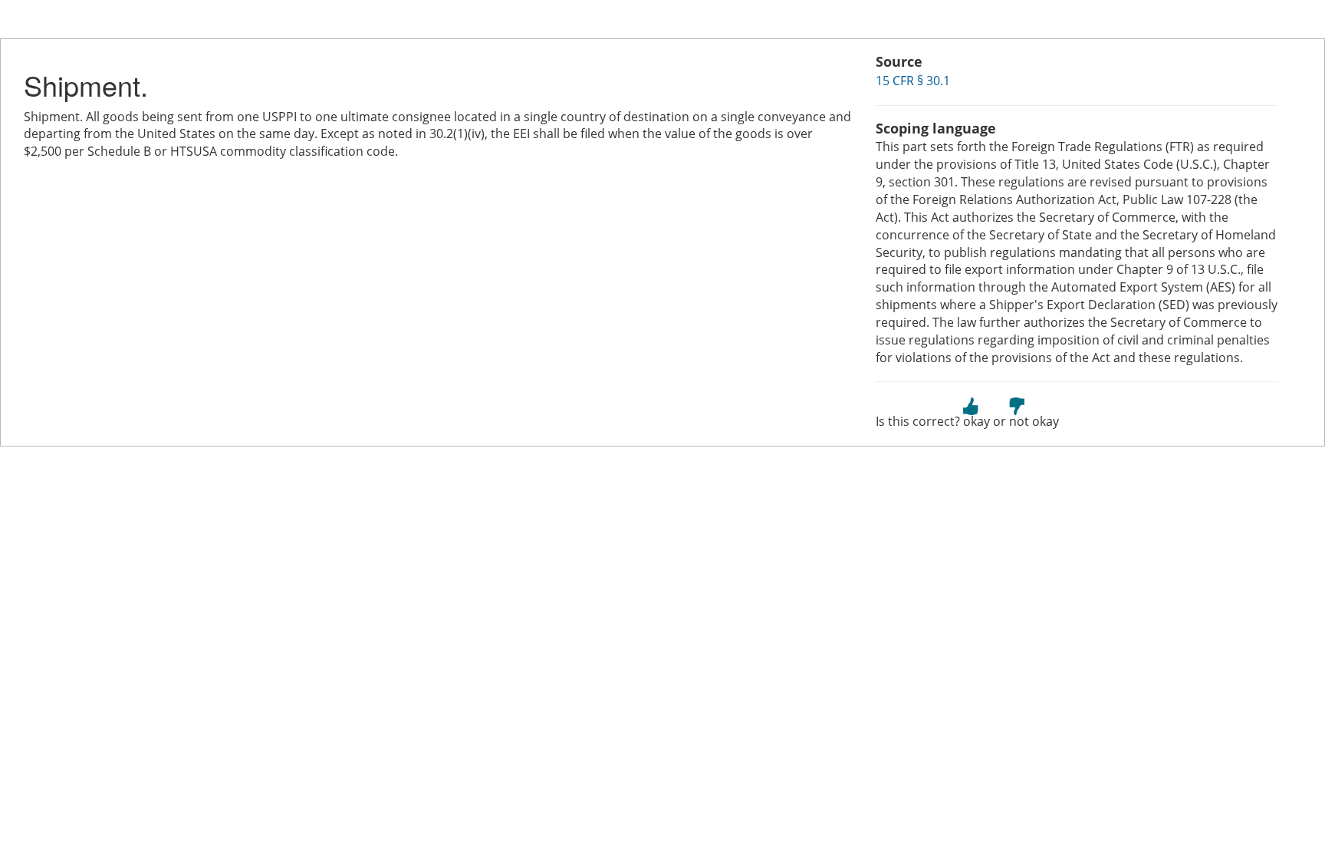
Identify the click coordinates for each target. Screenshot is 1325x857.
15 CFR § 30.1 (913, 80)
